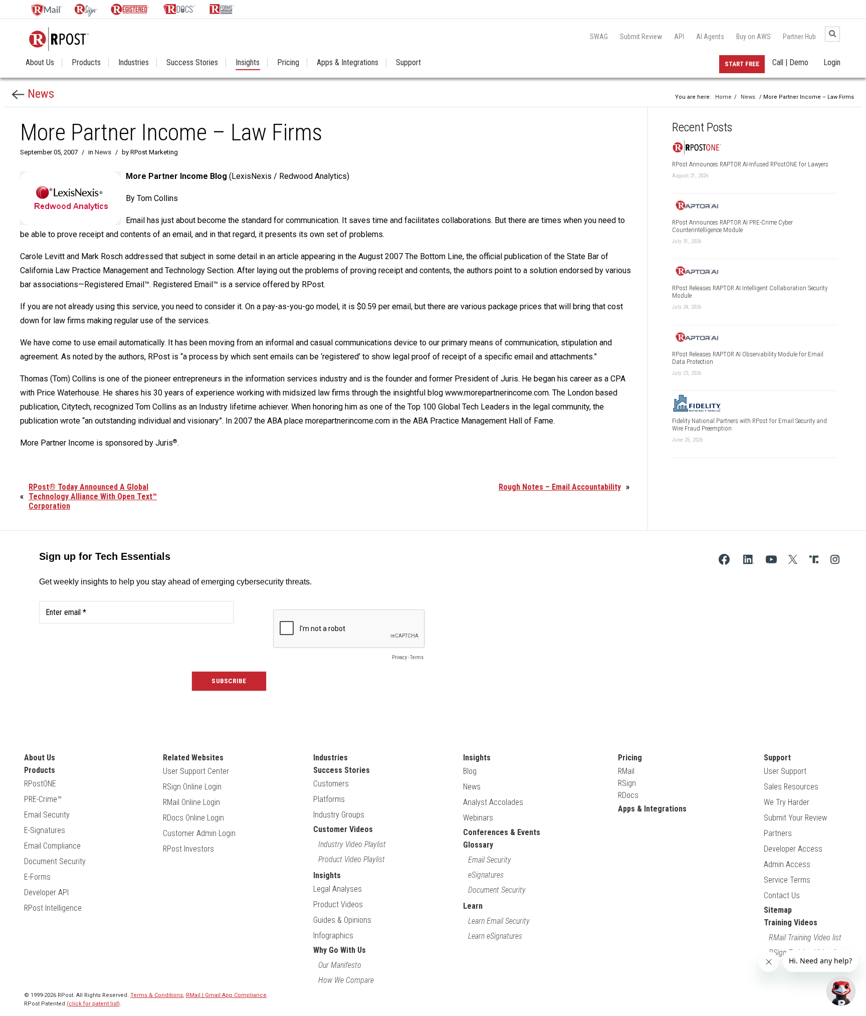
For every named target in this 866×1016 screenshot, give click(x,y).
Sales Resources (791, 786)
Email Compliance (52, 846)
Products (86, 62)
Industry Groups (338, 815)
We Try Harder (786, 802)
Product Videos (338, 904)
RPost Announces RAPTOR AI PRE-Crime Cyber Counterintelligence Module (732, 226)
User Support (785, 771)
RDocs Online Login (193, 818)
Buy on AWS (753, 37)
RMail (626, 771)
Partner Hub (799, 37)
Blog (470, 771)
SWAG (599, 37)
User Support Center (196, 771)
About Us (40, 62)
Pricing (288, 62)
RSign (627, 783)
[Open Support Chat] (841, 991)
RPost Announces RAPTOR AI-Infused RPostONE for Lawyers (750, 164)
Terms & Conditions (156, 995)
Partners (778, 833)
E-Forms (37, 877)
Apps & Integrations (347, 62)
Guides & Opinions (342, 920)
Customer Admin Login (199, 833)
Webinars (478, 818)
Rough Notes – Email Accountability (560, 487)
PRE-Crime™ (43, 799)
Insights (248, 62)
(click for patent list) (93, 1003)
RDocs (628, 795)
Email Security (47, 815)
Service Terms (787, 880)
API (679, 37)
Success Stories (192, 62)
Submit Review (641, 37)
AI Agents (710, 37)
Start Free (742, 64)
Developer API (46, 892)
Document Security (55, 861)
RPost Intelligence (53, 908)
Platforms (329, 799)
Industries (133, 62)
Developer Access (793, 849)
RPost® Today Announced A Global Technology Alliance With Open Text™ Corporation (93, 496)
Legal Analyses (337, 889)
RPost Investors (188, 849)
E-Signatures (44, 830)
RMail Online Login (191, 802)
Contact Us (782, 895)
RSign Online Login (192, 786)
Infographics (333, 935)
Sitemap (778, 910)
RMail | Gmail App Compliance (226, 995)
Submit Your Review (795, 818)
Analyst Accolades (493, 802)
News (39, 94)
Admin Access (787, 864)
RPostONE (40, 783)
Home (723, 97)
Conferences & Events (501, 832)
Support (408, 62)
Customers (331, 783)
